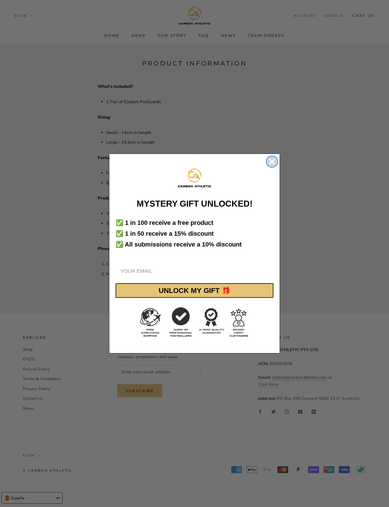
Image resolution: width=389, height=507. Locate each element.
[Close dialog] (272, 161)
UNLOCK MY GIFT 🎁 (194, 290)
